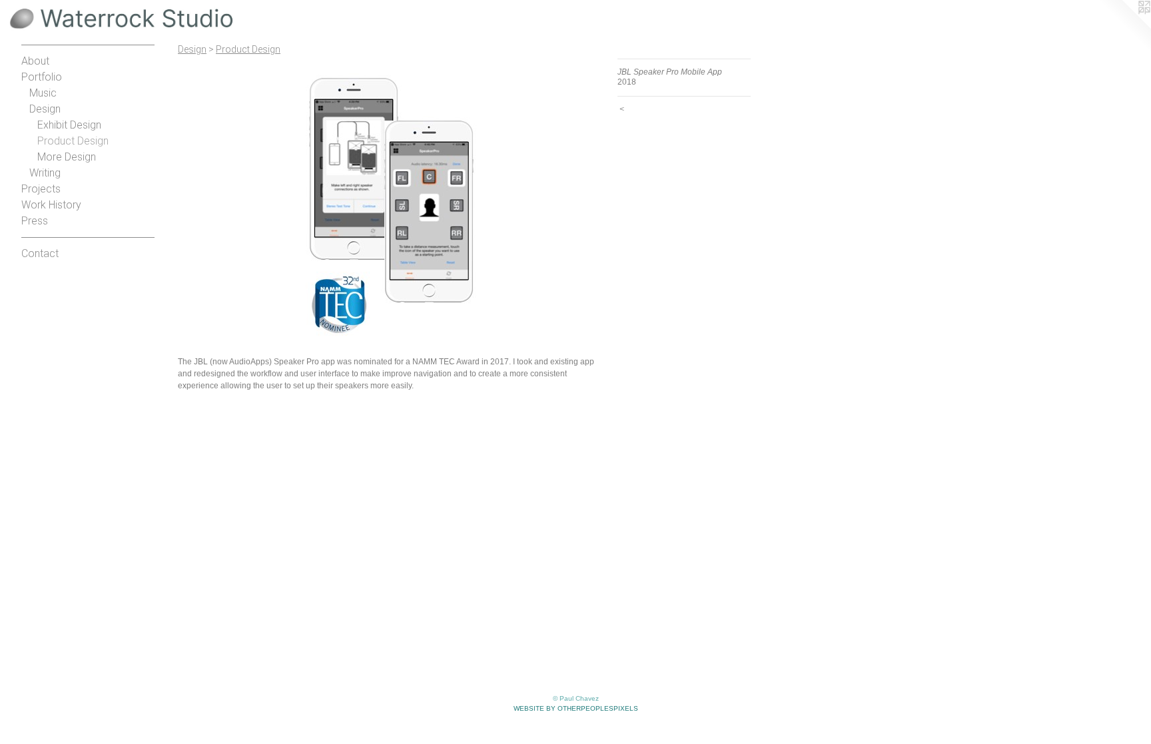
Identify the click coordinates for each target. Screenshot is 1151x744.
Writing (45, 173)
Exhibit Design (69, 125)
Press (34, 220)
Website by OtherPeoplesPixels (576, 708)
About (35, 61)
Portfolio (41, 77)
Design (45, 109)
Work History (51, 204)
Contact (40, 253)
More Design (66, 157)
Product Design (73, 141)
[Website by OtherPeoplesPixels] (1124, 26)
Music (43, 93)
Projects (41, 189)
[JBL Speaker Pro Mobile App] (391, 203)
